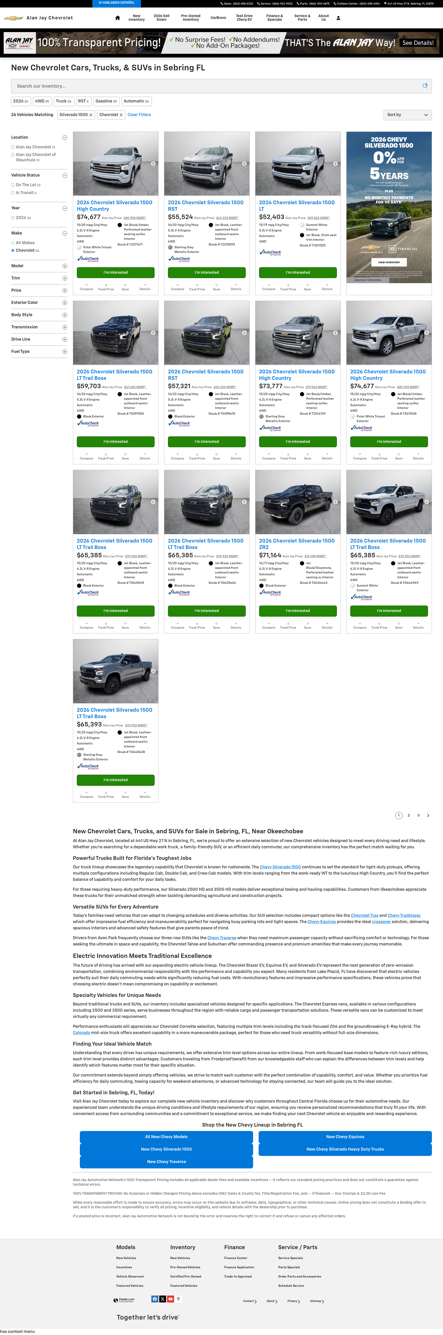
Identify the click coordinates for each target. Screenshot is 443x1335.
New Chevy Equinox (345, 1137)
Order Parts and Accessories (300, 1276)
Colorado (81, 1033)
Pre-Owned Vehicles (185, 1267)
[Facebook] (154, 1299)
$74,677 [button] (112, 217)
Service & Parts (302, 17)
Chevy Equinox (322, 922)
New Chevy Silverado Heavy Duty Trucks (345, 1149)
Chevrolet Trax (364, 916)
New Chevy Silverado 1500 (166, 1149)
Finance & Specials (274, 17)
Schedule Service (291, 1285)
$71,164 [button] (293, 555)
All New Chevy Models (166, 1137)
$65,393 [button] (112, 725)
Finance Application (239, 1267)
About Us (323, 17)
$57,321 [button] (202, 386)
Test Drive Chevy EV (244, 17)
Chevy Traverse (221, 938)
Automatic (136, 101)
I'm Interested (116, 272)
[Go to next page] (428, 815)
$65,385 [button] (112, 555)
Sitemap (315, 1301)
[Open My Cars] (337, 18)
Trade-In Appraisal (238, 1276)
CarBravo (218, 18)
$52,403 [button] (294, 217)
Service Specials (291, 1258)
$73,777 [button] (293, 386)
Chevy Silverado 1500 (280, 867)
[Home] (13, 18)
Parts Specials (289, 1267)
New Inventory (137, 17)
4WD (42, 101)
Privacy (292, 1301)
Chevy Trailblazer (404, 916)
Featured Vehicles (130, 1285)
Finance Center (236, 1258)
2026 (20, 101)
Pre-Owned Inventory (191, 17)
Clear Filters (139, 115)
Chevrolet (108, 115)
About (271, 1301)
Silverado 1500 (74, 115)
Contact (248, 1301)
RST (83, 101)
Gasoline (106, 101)
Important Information (367, 281)
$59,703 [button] (112, 386)
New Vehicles (126, 1258)
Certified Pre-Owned (186, 1276)
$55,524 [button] (203, 217)
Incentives (124, 1267)
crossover (382, 922)
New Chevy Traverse (166, 1162)
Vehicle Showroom (130, 1276)
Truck (63, 101)
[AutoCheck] (88, 259)
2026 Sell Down (161, 17)
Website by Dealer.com (124, 1300)
